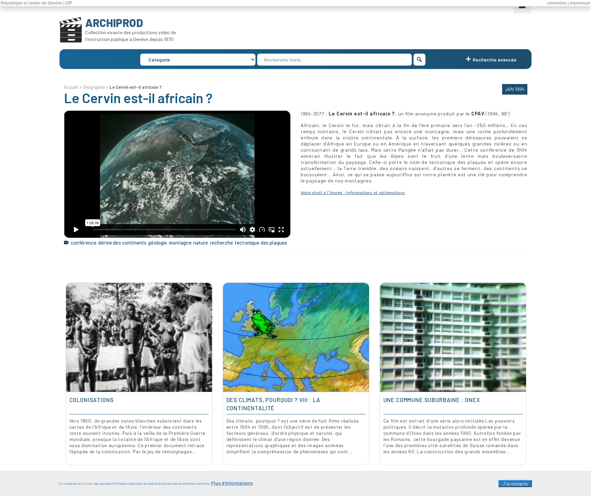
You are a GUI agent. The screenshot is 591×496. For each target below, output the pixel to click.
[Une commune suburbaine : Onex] (453, 337)
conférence (84, 242)
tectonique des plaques (261, 242)
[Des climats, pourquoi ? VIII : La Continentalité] (296, 337)
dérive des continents (122, 242)
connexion (557, 3)
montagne (180, 242)
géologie (157, 242)
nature (200, 242)
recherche (221, 242)
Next (521, 374)
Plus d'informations (232, 483)
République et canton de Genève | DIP (36, 3)
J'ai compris (515, 483)
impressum (580, 3)
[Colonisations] (139, 337)
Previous (70, 374)
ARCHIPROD (114, 22)
